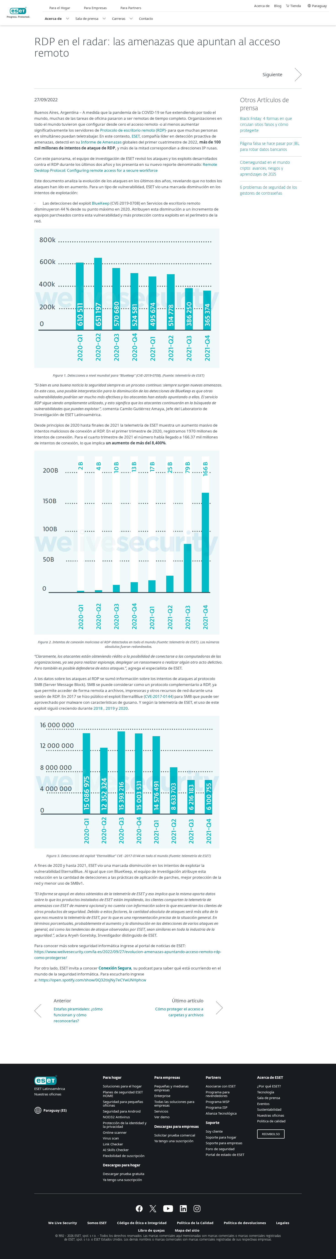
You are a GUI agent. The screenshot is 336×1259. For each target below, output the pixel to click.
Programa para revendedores (217, 1094)
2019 (110, 708)
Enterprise (162, 1095)
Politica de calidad (271, 1121)
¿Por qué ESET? (269, 1086)
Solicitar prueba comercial (174, 1135)
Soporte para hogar (221, 1137)
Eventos (263, 1103)
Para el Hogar (59, 8)
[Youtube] (168, 1210)
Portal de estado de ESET (225, 1154)
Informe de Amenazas (101, 142)
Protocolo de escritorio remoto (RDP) (133, 130)
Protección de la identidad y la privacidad (125, 1125)
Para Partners (130, 8)
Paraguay (319, 5)
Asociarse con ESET (221, 1086)
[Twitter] (152, 1210)
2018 (98, 708)
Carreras (118, 18)
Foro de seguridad (220, 1149)
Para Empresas (95, 8)
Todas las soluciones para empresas (174, 1103)
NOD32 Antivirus (116, 1117)
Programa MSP (217, 1101)
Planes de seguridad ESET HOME (123, 1094)
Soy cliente (214, 1131)
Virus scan (111, 1138)
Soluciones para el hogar (122, 1086)
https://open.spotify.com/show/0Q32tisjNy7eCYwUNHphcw (92, 980)
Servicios (161, 1111)
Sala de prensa (86, 18)
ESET (136, 136)
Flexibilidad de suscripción (123, 1155)
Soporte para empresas (224, 1143)
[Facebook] (139, 1210)
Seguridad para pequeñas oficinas (123, 1103)
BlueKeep (100, 203)
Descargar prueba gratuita (123, 1173)
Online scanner (115, 1132)
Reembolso (271, 1134)
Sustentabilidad (269, 1109)
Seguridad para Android (122, 1111)
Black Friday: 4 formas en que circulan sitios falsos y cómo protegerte (266, 125)
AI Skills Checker (116, 1149)
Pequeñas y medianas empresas (171, 1088)
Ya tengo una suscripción (122, 1179)
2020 (123, 708)
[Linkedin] (183, 1210)
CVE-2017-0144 (158, 696)
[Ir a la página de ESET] (18, 12)
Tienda (295, 5)
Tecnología (265, 1092)
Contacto (146, 18)
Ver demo (162, 1117)
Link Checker (113, 1144)
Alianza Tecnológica (221, 1113)
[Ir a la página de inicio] (45, 1080)
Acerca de (53, 18)
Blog (277, 5)
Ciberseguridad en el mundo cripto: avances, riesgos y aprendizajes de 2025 (265, 169)
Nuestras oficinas (47, 1094)
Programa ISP (216, 1107)
